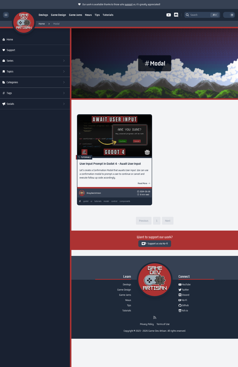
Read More (142, 183)
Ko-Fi (182, 300)
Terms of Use (163, 324)
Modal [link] (56, 23)
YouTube (184, 284)
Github (183, 305)
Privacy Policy (147, 324)
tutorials (97, 201)
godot (85, 201)
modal (106, 201)
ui (91, 201)
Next (167, 220)
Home (42, 23)
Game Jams (75, 14)
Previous (143, 220)
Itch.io (183, 310)
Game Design (58, 14)
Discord (183, 295)
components (125, 201)
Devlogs (43, 14)
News (88, 14)
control (114, 201)
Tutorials (108, 14)
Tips (97, 14)
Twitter (183, 290)
